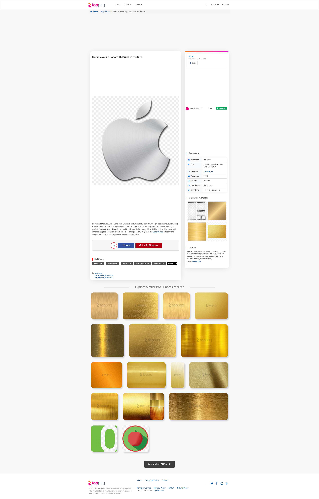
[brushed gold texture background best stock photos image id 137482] (204, 341)
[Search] (206, 4)
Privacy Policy (160, 488)
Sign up (215, 4)
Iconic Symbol (159, 263)
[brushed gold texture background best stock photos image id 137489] (198, 406)
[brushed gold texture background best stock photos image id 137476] (104, 306)
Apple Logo (98, 263)
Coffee (194, 63)
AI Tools (127, 4)
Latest (117, 4)
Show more (172, 263)
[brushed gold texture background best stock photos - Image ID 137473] (217, 211)
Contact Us (196, 261)
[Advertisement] (159, 33)
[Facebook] (217, 484)
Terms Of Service (144, 488)
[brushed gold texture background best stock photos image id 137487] (104, 406)
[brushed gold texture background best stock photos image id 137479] (211, 306)
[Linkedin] (227, 484)
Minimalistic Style (142, 263)
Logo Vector (105, 11)
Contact (138, 4)
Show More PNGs (157, 464)
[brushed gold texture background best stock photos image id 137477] (140, 306)
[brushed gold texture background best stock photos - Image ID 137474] (196, 231)
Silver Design (112, 263)
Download (222, 108)
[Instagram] (222, 484)
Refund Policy (183, 488)
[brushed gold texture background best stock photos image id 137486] (208, 375)
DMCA (171, 488)
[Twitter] (211, 484)
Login (226, 4)
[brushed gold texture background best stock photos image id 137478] (176, 306)
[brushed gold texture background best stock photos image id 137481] (152, 341)
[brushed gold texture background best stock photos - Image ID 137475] (217, 231)
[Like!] (114, 245)
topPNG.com (159, 490)
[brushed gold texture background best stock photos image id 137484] (146, 375)
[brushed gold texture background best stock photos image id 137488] (143, 406)
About (139, 480)
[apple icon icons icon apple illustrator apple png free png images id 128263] (135, 438)
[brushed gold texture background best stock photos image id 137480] (107, 341)
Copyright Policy (152, 480)
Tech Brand (127, 263)
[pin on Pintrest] (114, 296)
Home (95, 11)
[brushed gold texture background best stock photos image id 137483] (106, 375)
